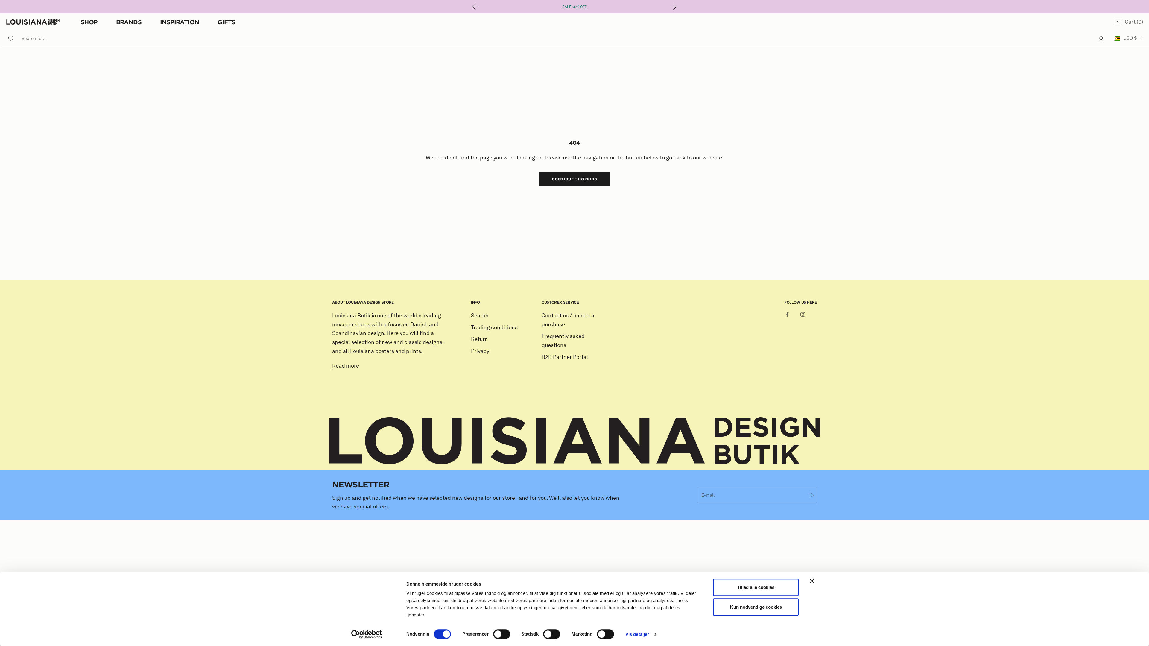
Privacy (480, 351)
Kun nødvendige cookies (756, 607)
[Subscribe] (811, 495)
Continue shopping (574, 178)
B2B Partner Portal (565, 357)
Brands (129, 22)
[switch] (501, 634)
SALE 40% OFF (574, 6)
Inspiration (179, 22)
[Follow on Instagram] (803, 314)
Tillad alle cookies (755, 587)
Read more (345, 365)
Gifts (226, 22)
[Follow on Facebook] (787, 314)
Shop (89, 22)
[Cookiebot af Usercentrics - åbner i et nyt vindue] (367, 634)
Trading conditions (494, 327)
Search (480, 315)
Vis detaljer (637, 634)
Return (479, 339)
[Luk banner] (812, 581)
